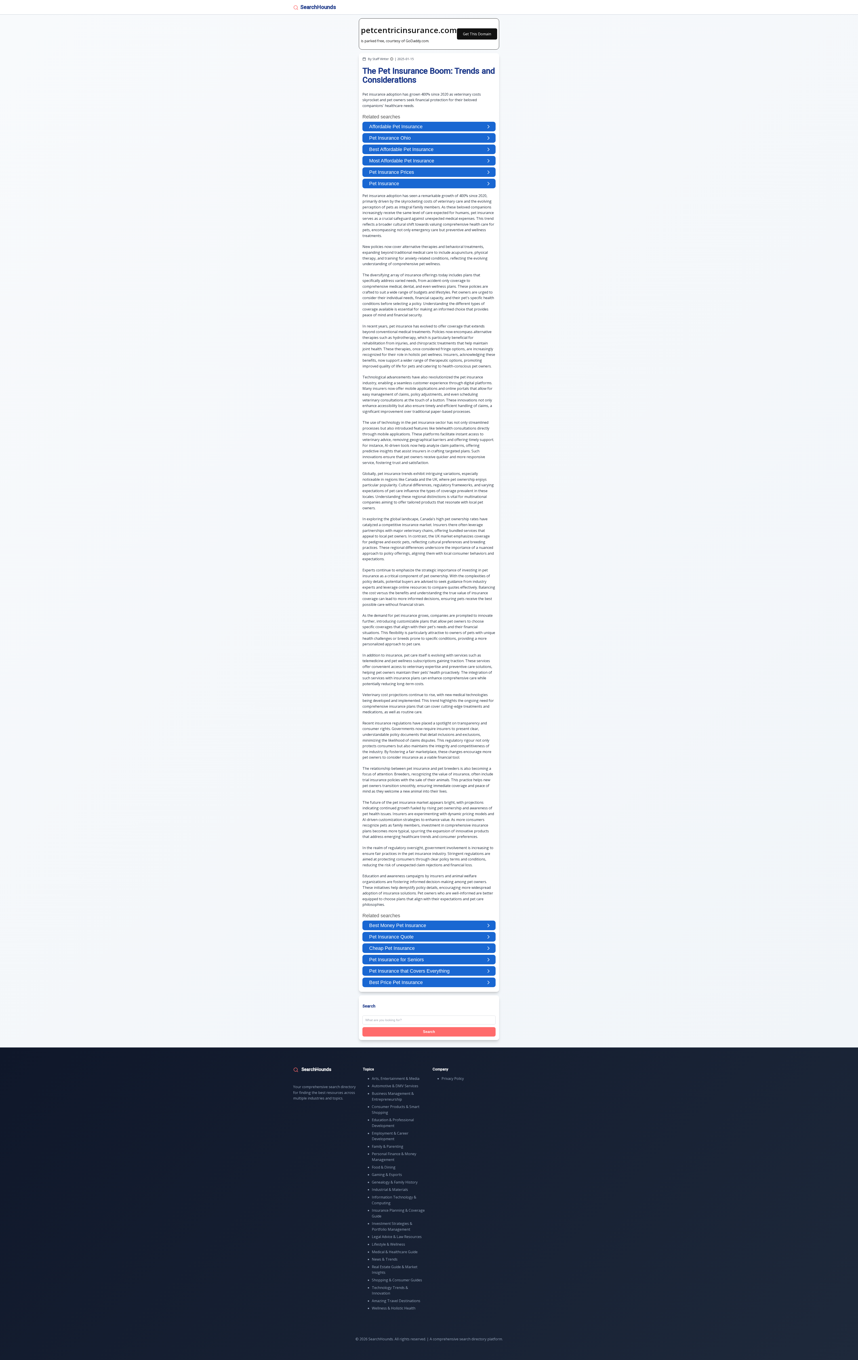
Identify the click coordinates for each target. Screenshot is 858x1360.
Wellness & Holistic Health (393, 1308)
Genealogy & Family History (395, 1182)
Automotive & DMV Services (395, 1085)
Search (429, 1032)
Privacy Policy (453, 1078)
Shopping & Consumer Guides (397, 1280)
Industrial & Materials (390, 1189)
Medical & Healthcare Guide (395, 1251)
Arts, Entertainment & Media (395, 1078)
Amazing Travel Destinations (396, 1300)
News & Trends (384, 1259)
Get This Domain (477, 33)
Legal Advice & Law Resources (397, 1236)
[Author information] (392, 59)
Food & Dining (383, 1167)
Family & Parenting (387, 1146)
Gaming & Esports (387, 1174)
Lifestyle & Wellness (388, 1244)
